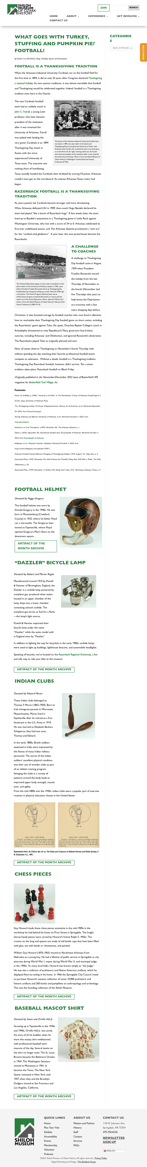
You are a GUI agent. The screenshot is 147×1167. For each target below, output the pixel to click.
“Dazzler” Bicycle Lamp (50, 563)
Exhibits (48, 1132)
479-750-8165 (110, 1132)
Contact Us (58, 21)
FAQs (76, 1145)
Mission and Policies (84, 1123)
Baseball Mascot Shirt (49, 1008)
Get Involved (127, 17)
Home (54, 17)
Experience (96, 17)
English (110, 1151)
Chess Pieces (33, 874)
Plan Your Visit (51, 1128)
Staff (76, 1132)
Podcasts (48, 1154)
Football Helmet (40, 490)
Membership (50, 1145)
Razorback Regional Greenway (75, 655)
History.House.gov (34, 412)
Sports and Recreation (58, 59)
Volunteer (49, 1150)
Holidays (44, 59)
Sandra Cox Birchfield (26, 59)
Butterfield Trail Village (41, 382)
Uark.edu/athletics (22, 422)
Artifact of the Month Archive (31, 546)
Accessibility (50, 1137)
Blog (38, 59)
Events (47, 1141)
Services (78, 1141)
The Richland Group (87, 1162)
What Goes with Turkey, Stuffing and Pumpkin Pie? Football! (55, 44)
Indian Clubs (34, 681)
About (72, 17)
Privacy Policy (101, 1159)
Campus (78, 1137)
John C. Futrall (22, 112)
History (78, 1128)
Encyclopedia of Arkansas (34, 438)
